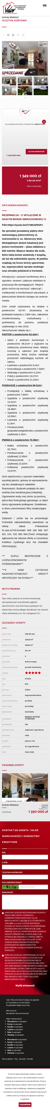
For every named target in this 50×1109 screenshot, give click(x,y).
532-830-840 (14, 155)
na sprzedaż (17, 1039)
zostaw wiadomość (36, 151)
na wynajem (17, 1021)
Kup (16, 1059)
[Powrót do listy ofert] (4, 35)
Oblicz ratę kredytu (34, 186)
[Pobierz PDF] (13, 35)
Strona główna (7, 1059)
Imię (3, 852)
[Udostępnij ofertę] (23, 35)
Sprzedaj (22, 1059)
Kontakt (30, 1059)
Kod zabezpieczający (12, 882)
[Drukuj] (8, 35)
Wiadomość (7, 892)
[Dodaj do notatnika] (18, 35)
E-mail (5, 862)
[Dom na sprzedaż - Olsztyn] (25, 794)
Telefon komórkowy (12, 872)
